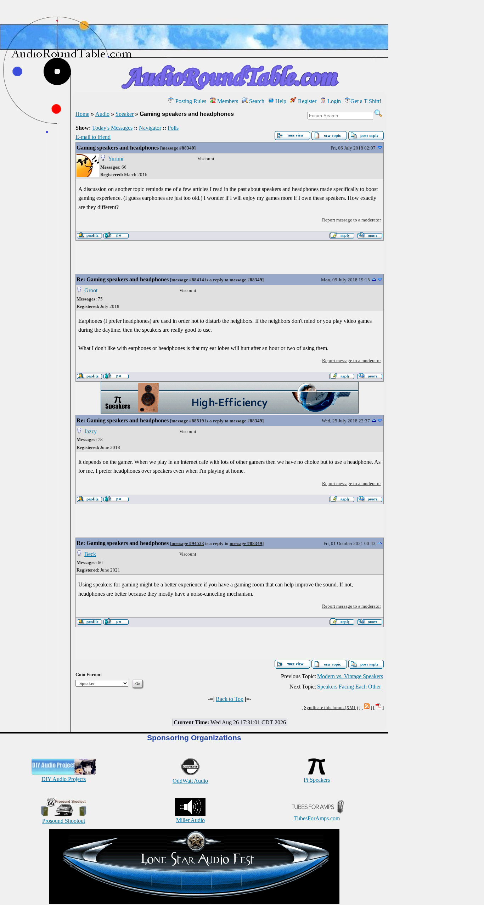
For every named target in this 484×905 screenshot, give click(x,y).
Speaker (125, 114)
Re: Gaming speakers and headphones (123, 279)
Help (280, 101)
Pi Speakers (317, 780)
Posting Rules (190, 101)
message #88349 (178, 148)
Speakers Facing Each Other (349, 687)
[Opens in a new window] (194, 902)
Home (82, 114)
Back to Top (229, 699)
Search (256, 101)
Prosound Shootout (63, 821)
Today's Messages (112, 128)
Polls (173, 128)
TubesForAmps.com (317, 818)
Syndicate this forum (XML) (331, 707)
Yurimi (115, 159)
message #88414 (187, 279)
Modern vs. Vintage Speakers (350, 676)
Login (333, 101)
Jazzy (90, 431)
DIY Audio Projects (63, 779)
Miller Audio (190, 820)
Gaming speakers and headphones (118, 148)
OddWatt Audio (190, 781)
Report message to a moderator (351, 220)
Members (227, 101)
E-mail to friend (93, 137)
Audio (102, 114)
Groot (90, 290)
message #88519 (187, 420)
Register (306, 101)
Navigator (150, 128)
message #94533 (187, 543)
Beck (90, 554)
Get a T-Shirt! (365, 101)
